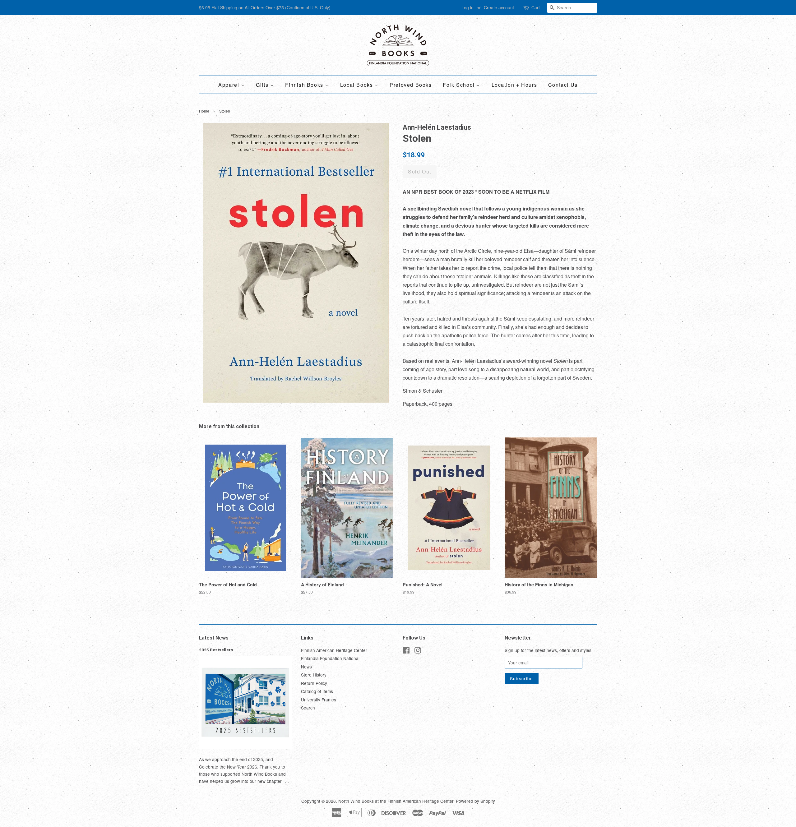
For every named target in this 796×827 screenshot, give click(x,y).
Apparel (229, 84)
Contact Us (563, 84)
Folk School (459, 84)
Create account (499, 7)
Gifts (263, 84)
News (306, 666)
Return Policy (314, 683)
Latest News (214, 638)
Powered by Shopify (475, 801)
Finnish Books (305, 84)
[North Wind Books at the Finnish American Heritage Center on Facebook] (406, 651)
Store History (313, 675)
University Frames (318, 699)
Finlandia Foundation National (330, 658)
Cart (535, 7)
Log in (467, 7)
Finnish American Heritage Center (334, 650)
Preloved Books (411, 84)
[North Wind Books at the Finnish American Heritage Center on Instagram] (417, 651)
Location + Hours (514, 84)
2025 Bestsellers (216, 649)
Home (204, 110)
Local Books (357, 84)
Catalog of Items (317, 691)
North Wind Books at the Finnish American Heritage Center (395, 801)
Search (308, 708)
